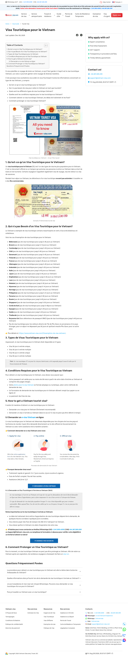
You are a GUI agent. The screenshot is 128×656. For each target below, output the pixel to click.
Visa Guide (15, 24)
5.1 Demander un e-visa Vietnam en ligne (22, 61)
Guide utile (59, 15)
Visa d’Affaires (48, 620)
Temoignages (10, 617)
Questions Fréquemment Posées (18, 66)
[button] (45, 46)
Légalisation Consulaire (67, 628)
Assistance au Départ (67, 617)
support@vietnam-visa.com (100, 78)
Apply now (117, 15)
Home (7, 24)
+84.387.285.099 (42, 2)
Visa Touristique (49, 617)
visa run (66, 554)
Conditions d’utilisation (13, 620)
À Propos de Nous (11, 613)
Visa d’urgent (107, 15)
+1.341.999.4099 (27, 2)
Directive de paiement (13, 628)
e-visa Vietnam (29, 417)
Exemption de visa (97, 15)
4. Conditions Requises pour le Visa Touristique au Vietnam (27, 56)
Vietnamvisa (99, 618)
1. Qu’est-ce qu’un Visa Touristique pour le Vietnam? (24, 49)
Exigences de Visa (49, 613)
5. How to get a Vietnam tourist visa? (19, 59)
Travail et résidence (47, 15)
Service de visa (24, 15)
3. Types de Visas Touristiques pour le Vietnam (22, 54)
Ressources (48, 609)
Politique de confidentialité (14, 624)
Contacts (88, 609)
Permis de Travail (68, 15)
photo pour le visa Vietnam (24, 385)
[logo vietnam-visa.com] (12, 15)
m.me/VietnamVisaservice (104, 616)
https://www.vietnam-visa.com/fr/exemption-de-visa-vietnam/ (42, 333)
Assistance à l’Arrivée (67, 613)
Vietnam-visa (11, 609)
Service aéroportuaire (37, 15)
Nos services (32, 609)
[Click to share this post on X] (81, 36)
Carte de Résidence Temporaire (82, 15)
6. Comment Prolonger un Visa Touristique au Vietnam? (26, 64)
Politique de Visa (49, 628)
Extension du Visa (33, 613)
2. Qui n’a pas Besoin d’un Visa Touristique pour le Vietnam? (27, 52)
